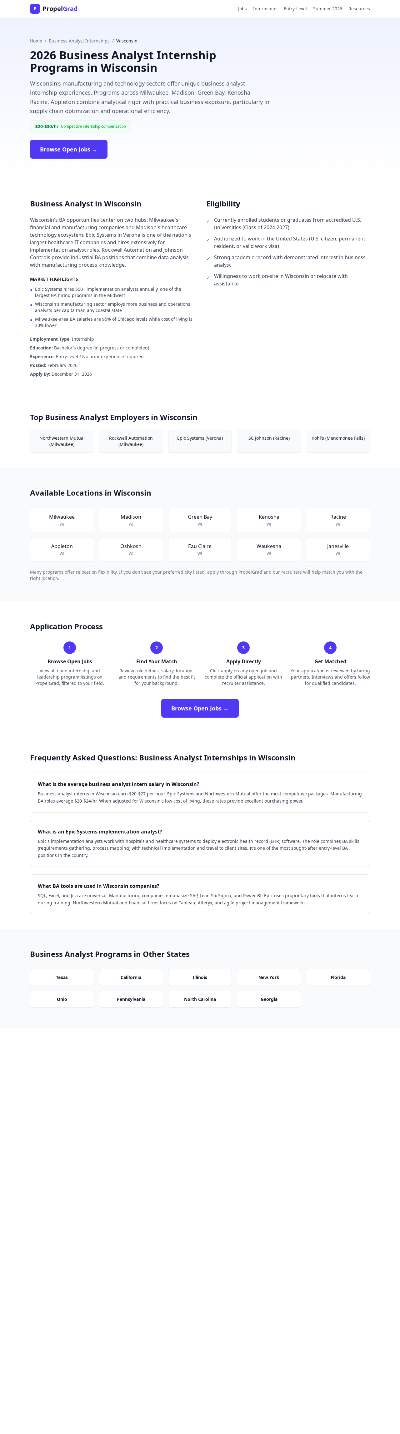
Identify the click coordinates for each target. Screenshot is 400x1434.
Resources (359, 9)
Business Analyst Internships (79, 41)
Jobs (242, 9)
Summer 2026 (327, 9)
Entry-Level (295, 9)
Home (36, 41)
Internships (265, 9)
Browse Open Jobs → (69, 149)
